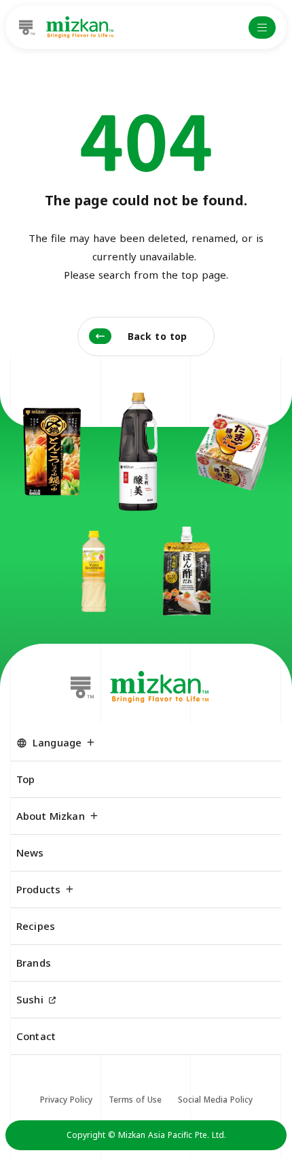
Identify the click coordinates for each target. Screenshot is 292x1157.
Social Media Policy (215, 1099)
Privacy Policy (66, 1099)
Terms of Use (135, 1099)
